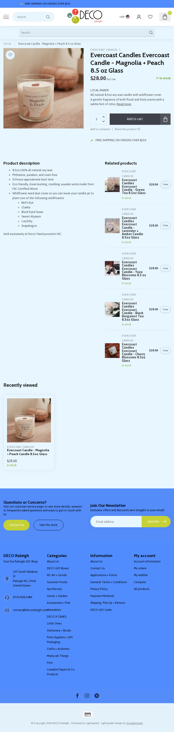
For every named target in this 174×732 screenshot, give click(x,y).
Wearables (54, 609)
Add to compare (100, 129)
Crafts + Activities (58, 649)
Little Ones (54, 623)
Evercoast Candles (103, 50)
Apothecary (54, 589)
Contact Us (16, 525)
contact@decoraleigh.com (30, 610)
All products (141, 589)
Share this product (126, 129)
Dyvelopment (135, 723)
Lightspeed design (112, 723)
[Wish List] (150, 16)
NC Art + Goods (57, 575)
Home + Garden (57, 596)
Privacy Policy (99, 589)
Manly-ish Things (57, 656)
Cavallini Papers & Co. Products (61, 672)
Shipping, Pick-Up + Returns (107, 602)
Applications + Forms (103, 575)
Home (7, 43)
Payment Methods (102, 596)
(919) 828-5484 (22, 597)
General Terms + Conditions (108, 582)
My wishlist (141, 575)
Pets (50, 662)
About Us (53, 561)
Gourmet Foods (57, 582)
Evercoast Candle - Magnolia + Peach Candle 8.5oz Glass (28, 452)
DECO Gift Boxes (58, 568)
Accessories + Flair (58, 602)
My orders (140, 568)
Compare (140, 582)
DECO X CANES (56, 616)
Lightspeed (92, 723)
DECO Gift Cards (100, 609)
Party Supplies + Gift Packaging (60, 639)
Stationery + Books (59, 630)
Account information (147, 561)
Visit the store (48, 525)
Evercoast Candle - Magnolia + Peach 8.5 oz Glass (49, 43)
